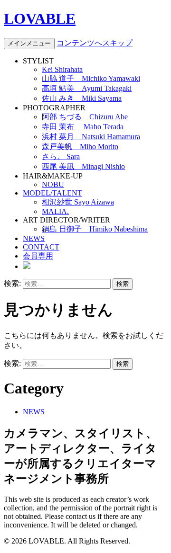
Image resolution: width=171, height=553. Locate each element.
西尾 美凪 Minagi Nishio (83, 166)
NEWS (34, 238)
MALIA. (55, 211)
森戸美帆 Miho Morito (80, 147)
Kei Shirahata (62, 69)
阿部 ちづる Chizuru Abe (85, 117)
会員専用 (38, 256)
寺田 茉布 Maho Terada (83, 127)
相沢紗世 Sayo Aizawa (78, 202)
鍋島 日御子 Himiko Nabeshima (95, 229)
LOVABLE (40, 18)
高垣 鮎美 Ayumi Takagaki (87, 88)
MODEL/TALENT (52, 193)
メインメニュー (29, 43)
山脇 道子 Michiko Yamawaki (91, 78)
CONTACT (41, 247)
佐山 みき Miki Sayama (82, 98)
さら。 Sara (61, 156)
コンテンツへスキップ (95, 43)
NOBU (53, 184)
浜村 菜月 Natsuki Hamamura (91, 137)
